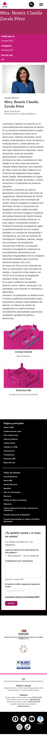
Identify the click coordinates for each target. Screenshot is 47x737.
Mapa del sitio (9, 463)
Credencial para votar (12, 431)
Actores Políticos (11, 439)
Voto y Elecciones (11, 435)
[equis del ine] (23, 719)
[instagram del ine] (19, 727)
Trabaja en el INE (10, 447)
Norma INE (8, 480)
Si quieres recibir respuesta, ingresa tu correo (22, 585)
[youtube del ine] (32, 719)
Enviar (11, 603)
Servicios (7, 496)
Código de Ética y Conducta (15, 500)
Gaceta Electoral (10, 484)
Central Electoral (10, 477)
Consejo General (23, 352)
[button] (41, 4)
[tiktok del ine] (28, 727)
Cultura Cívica (9, 443)
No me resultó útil (31, 556)
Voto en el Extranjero (12, 492)
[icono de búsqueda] (31, 4)
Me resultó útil (14, 556)
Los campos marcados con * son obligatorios (19, 543)
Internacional (9, 451)
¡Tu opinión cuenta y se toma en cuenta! (22, 534)
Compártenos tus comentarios (19, 561)
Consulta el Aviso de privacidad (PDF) (22, 597)
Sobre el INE (9, 427)
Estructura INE (23, 390)
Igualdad (7, 488)
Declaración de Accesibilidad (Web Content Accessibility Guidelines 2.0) (23, 638)
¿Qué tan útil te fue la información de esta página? (21, 551)
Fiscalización (9, 455)
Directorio (8, 504)
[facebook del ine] (15, 719)
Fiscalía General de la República (17, 515)
